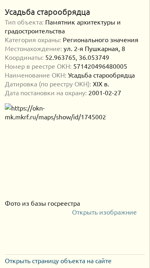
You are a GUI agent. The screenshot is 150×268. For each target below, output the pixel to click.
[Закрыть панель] (140, 11)
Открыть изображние (105, 212)
